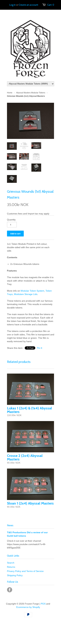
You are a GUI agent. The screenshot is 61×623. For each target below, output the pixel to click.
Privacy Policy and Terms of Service (25, 571)
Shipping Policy (15, 575)
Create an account (28, 4)
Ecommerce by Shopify (28, 607)
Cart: (50, 4)
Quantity (11, 219)
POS (43, 603)
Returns (11, 567)
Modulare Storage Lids (25, 294)
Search (10, 562)
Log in (12, 4)
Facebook (9, 589)
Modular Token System (32, 290)
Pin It (39, 348)
